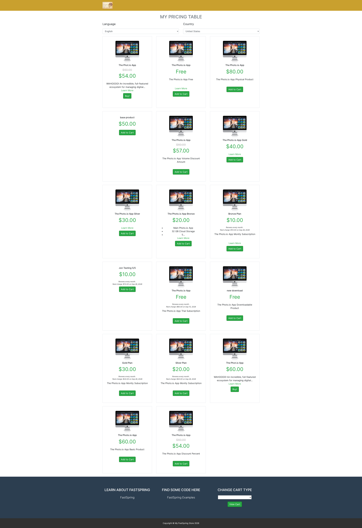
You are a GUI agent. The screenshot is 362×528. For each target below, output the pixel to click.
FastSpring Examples (181, 497)
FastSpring (127, 497)
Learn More (127, 90)
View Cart (234, 504)
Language (109, 24)
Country (188, 24)
